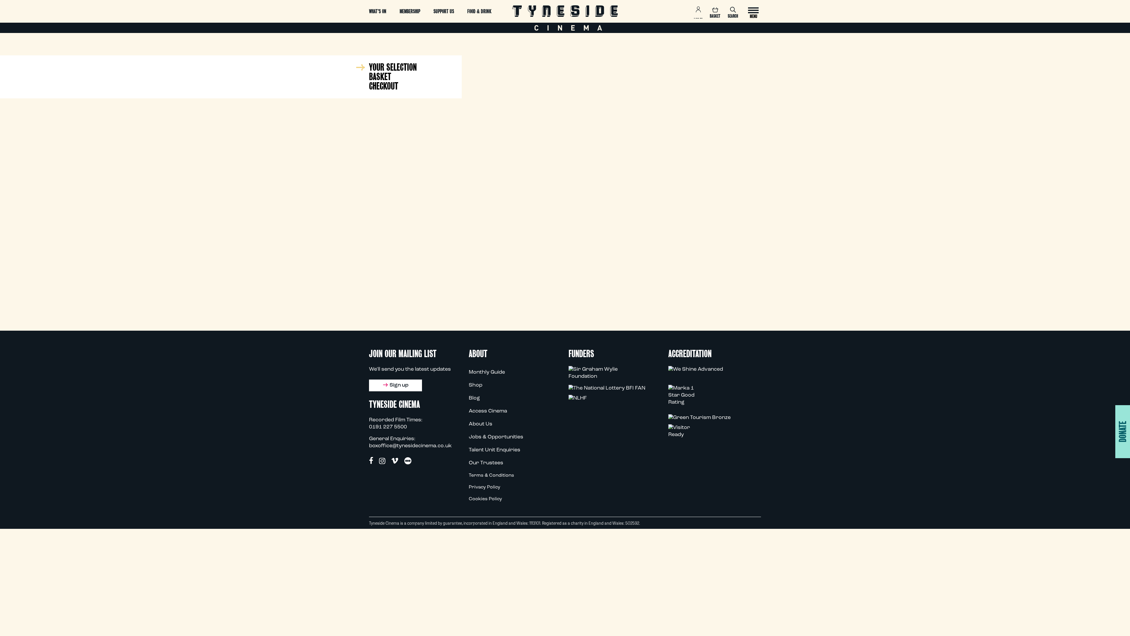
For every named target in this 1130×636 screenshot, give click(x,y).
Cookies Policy (485, 499)
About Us (480, 424)
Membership (410, 11)
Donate (1123, 431)
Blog (474, 398)
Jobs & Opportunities (496, 437)
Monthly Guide (487, 372)
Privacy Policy (484, 487)
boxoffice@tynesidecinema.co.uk (410, 446)
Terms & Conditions (491, 475)
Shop (475, 385)
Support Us (443, 11)
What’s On (377, 11)
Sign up (399, 385)
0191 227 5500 (388, 427)
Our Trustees (486, 463)
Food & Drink (479, 11)
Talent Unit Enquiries (494, 450)
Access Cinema (488, 411)
